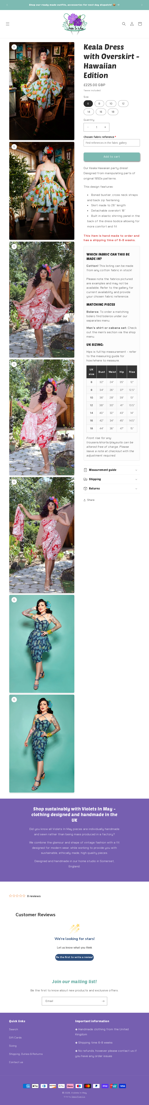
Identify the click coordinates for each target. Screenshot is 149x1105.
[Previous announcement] (7, 5)
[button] (8, 24)
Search (13, 1029)
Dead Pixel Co (78, 1097)
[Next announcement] (142, 5)
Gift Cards (15, 1037)
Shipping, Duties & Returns (26, 1054)
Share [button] (91, 500)
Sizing (13, 1045)
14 (88, 111)
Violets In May (79, 1093)
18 (113, 111)
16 (101, 111)
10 (111, 103)
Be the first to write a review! (74, 957)
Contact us (16, 1062)
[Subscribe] (103, 1001)
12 (123, 103)
